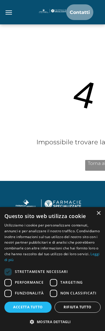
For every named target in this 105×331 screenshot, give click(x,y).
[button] (52, 321)
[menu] (9, 12)
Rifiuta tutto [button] (77, 307)
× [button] (98, 213)
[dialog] (52, 269)
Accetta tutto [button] (28, 307)
